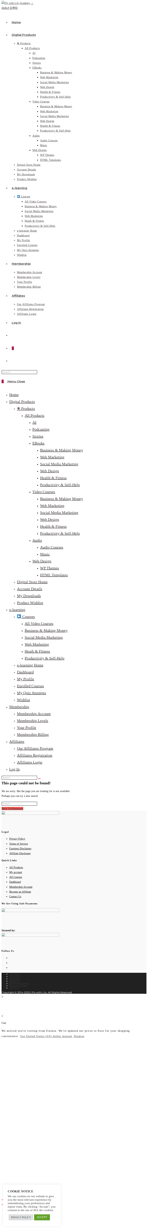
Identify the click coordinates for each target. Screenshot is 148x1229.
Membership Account (34, 714)
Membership (19, 707)
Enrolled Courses (30, 686)
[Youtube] (10, 967)
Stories (37, 436)
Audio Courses (51, 547)
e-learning (17, 609)
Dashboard (25, 672)
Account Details (29, 589)
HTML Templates (54, 575)
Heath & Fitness (37, 651)
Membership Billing (33, 734)
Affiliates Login (29, 762)
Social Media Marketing (59, 464)
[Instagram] (10, 962)
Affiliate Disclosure (20, 853)
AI (34, 422)
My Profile (25, 679)
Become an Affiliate (20, 891)
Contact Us (15, 896)
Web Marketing (52, 457)
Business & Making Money (61, 450)
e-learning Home (30, 665)
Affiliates (16, 741)
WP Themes (49, 568)
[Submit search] (39, 778)
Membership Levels (32, 720)
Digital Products (22, 401)
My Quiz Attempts (31, 693)
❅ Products (26, 408)
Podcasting (41, 429)
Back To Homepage (12, 808)
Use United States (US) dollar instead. (46, 1036)
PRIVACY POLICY (21, 1217)
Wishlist (23, 700)
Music (45, 554)
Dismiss (79, 1036)
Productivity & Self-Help (60, 485)
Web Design (49, 471)
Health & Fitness (53, 478)
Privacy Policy (17, 838)
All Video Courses (39, 623)
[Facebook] (10, 957)
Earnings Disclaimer (20, 848)
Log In (14, 769)
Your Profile (26, 727)
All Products (34, 415)
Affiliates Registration (34, 755)
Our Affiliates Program (35, 748)
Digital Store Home (32, 582)
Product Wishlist (30, 603)
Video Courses (43, 492)
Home (14, 394)
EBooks (38, 443)
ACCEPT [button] (42, 1217)
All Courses (15, 877)
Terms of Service (18, 843)
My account (15, 872)
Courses (28, 616)
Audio (37, 540)
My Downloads (29, 596)
